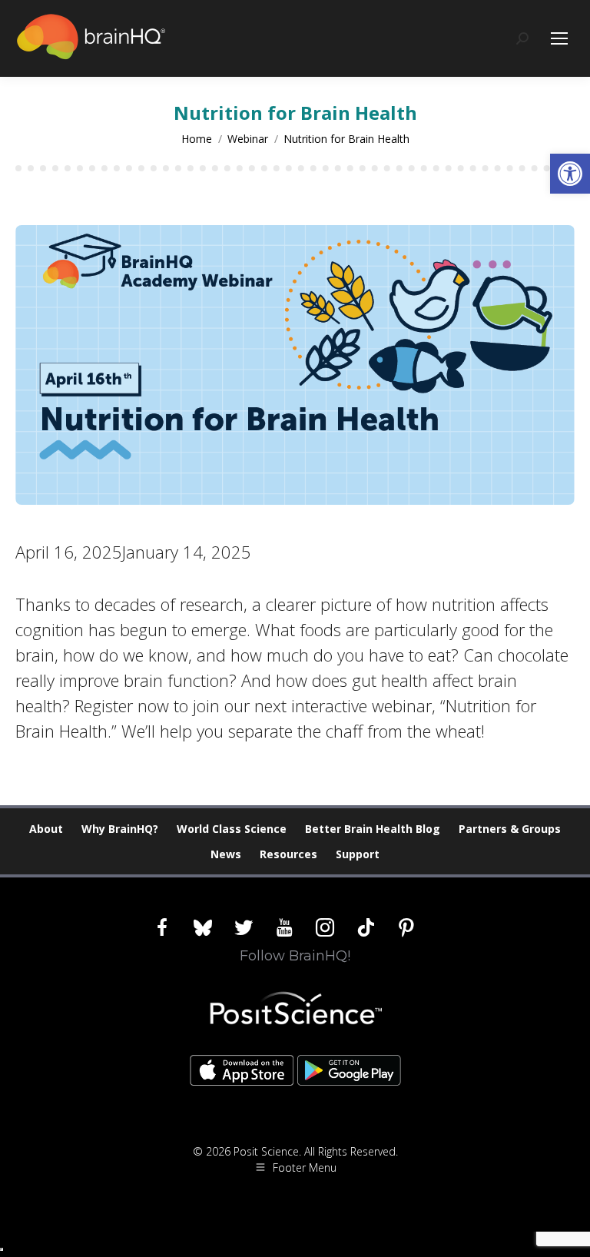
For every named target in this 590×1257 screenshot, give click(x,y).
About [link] (46, 828)
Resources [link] (288, 854)
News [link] (225, 854)
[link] (570, 174)
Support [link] (358, 854)
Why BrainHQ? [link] (119, 828)
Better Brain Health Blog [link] (372, 828)
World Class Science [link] (232, 828)
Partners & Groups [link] (510, 828)
